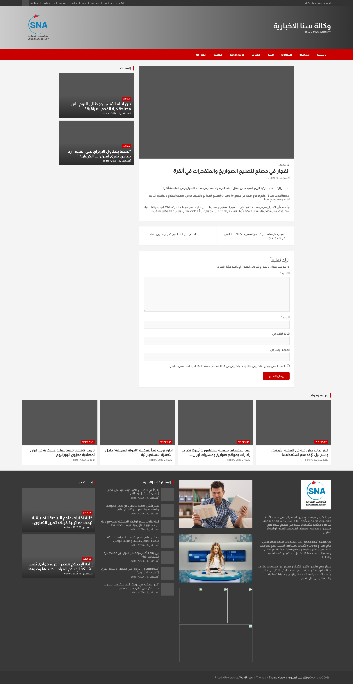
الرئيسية (120, 3)
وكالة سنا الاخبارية (302, 26)
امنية (84, 3)
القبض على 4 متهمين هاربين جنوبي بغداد (172, 233)
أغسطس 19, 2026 (149, 497)
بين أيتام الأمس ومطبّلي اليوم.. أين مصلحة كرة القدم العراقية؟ (101, 106)
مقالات (46, 3)
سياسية (108, 3)
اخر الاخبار (85, 482)
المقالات (124, 68)
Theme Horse (277, 677)
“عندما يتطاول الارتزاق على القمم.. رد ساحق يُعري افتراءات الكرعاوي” (99, 153)
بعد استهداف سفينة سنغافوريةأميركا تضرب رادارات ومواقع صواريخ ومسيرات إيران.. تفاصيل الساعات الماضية (216, 454)
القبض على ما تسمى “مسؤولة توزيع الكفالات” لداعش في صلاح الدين (254, 235)
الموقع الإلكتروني (280, 349)
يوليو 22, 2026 (321, 459)
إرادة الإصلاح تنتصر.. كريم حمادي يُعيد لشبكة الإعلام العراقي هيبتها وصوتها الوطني (60, 569)
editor (106, 113)
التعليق (285, 273)
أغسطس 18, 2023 (280, 177)
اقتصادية (95, 3)
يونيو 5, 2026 (88, 459)
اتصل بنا (34, 3)
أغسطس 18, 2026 (121, 113)
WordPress (246, 677)
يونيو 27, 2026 (243, 459)
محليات (73, 3)
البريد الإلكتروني (280, 333)
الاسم (285, 317)
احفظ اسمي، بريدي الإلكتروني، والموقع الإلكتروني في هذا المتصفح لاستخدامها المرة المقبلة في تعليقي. (227, 365)
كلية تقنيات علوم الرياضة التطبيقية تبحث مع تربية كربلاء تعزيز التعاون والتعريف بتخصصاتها (62, 523)
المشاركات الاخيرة (157, 482)
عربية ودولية (60, 3)
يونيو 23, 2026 (165, 459)
